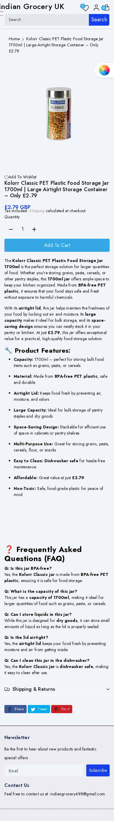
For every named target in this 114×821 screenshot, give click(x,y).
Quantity (12, 217)
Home (14, 39)
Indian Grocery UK (47, 815)
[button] (57, 689)
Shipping (36, 211)
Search (99, 19)
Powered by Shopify (83, 815)
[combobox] (57, 20)
